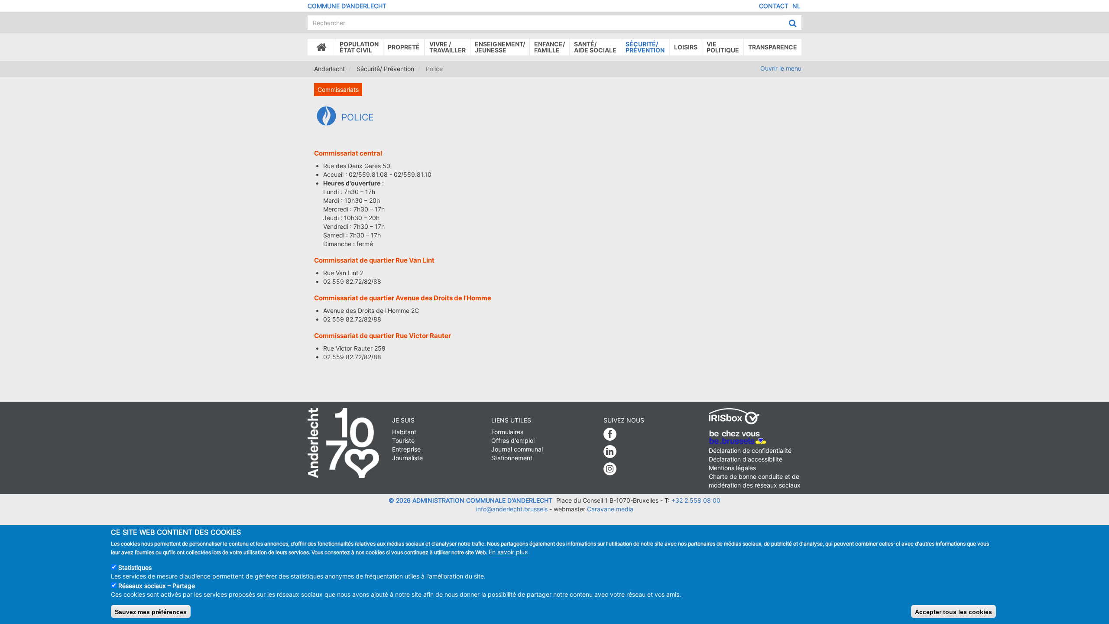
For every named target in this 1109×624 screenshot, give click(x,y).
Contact (773, 6)
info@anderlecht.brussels (512, 509)
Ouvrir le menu (780, 68)
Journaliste (407, 458)
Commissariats (338, 89)
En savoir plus (508, 552)
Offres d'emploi (513, 440)
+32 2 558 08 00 (695, 500)
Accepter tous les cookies (953, 611)
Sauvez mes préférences (151, 611)
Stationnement (511, 458)
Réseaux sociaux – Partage (156, 585)
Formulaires (507, 432)
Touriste (403, 440)
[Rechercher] (792, 23)
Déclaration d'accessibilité (745, 459)
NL (796, 6)
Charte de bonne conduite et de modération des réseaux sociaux (755, 481)
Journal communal (517, 449)
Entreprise (406, 449)
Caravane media (610, 509)
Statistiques (135, 567)
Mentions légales (732, 467)
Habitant (404, 432)
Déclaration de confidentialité (750, 450)
